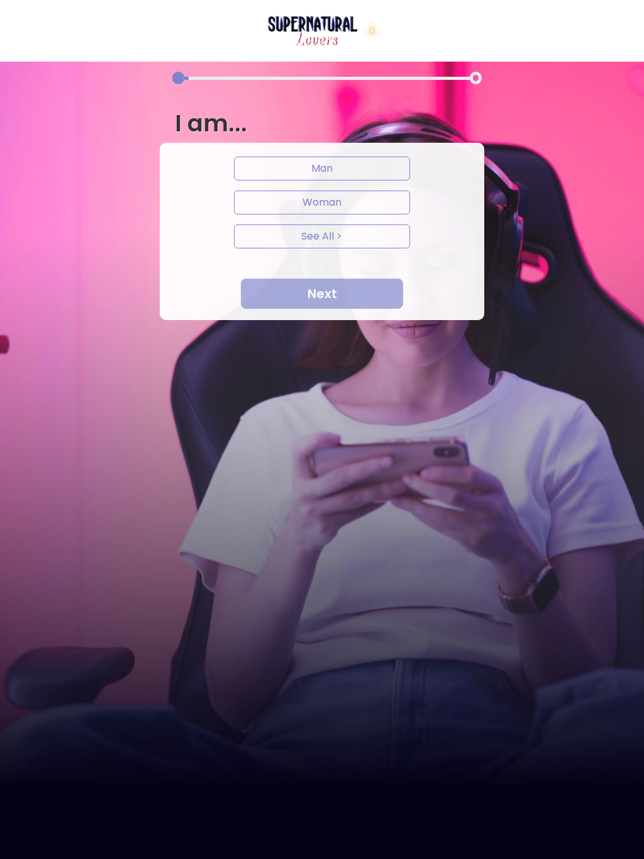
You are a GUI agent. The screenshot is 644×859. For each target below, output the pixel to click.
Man (322, 168)
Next (322, 293)
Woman (322, 202)
